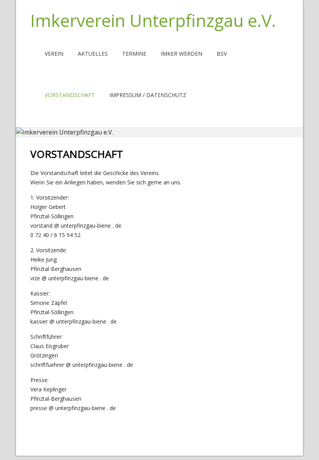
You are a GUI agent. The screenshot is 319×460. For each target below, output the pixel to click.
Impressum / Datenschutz (147, 95)
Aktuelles (93, 53)
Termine (134, 53)
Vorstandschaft (70, 95)
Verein (54, 53)
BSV (222, 53)
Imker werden (181, 53)
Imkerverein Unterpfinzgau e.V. (153, 20)
